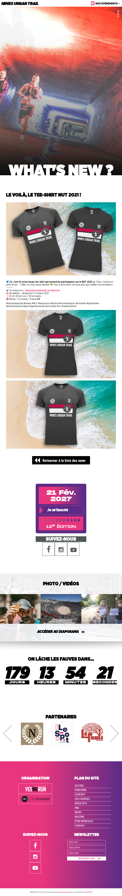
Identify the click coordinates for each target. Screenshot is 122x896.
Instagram (61, 549)
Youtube (73, 549)
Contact (80, 826)
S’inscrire (81, 790)
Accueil (79, 785)
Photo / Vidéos (61, 583)
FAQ (77, 808)
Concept (80, 794)
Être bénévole (84, 821)
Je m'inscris (57, 510)
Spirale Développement (65, 892)
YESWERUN (88, 892)
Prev (7, 733)
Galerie (79, 817)
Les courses (82, 799)
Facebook (48, 549)
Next (114, 733)
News (78, 812)
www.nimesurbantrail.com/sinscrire (42, 290)
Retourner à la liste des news (64, 460)
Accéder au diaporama (58, 632)
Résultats (81, 803)
